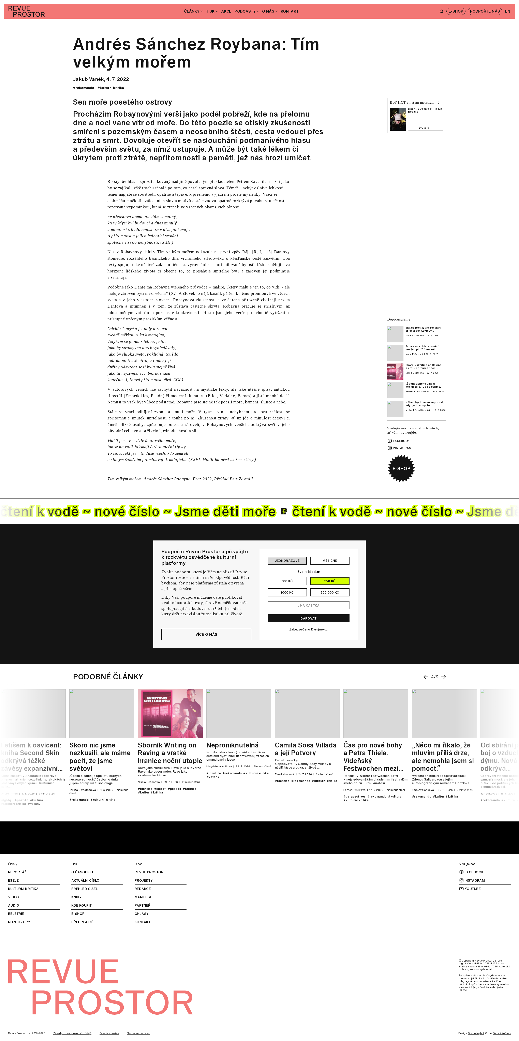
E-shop (401, 468)
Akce (226, 11)
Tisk (210, 11)
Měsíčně (330, 560)
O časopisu (82, 872)
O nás (268, 11)
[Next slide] (443, 676)
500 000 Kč (330, 592)
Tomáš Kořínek (502, 1033)
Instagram (402, 448)
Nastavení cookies (138, 1033)
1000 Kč (287, 592)
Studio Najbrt (476, 1033)
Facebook (401, 441)
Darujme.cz (319, 629)
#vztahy (33, 803)
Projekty (144, 880)
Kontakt (290, 11)
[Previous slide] (425, 676)
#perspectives (354, 796)
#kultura (35, 800)
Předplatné (82, 922)
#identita (144, 788)
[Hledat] (441, 11)
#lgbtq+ (6, 800)
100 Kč (287, 581)
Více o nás (206, 634)
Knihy (76, 897)
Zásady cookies (109, 1033)
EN (507, 11)
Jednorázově (287, 560)
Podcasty (245, 11)
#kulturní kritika (110, 88)
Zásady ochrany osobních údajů (72, 1033)
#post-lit (20, 800)
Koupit (424, 128)
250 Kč (330, 581)
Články (191, 11)
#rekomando (83, 88)
